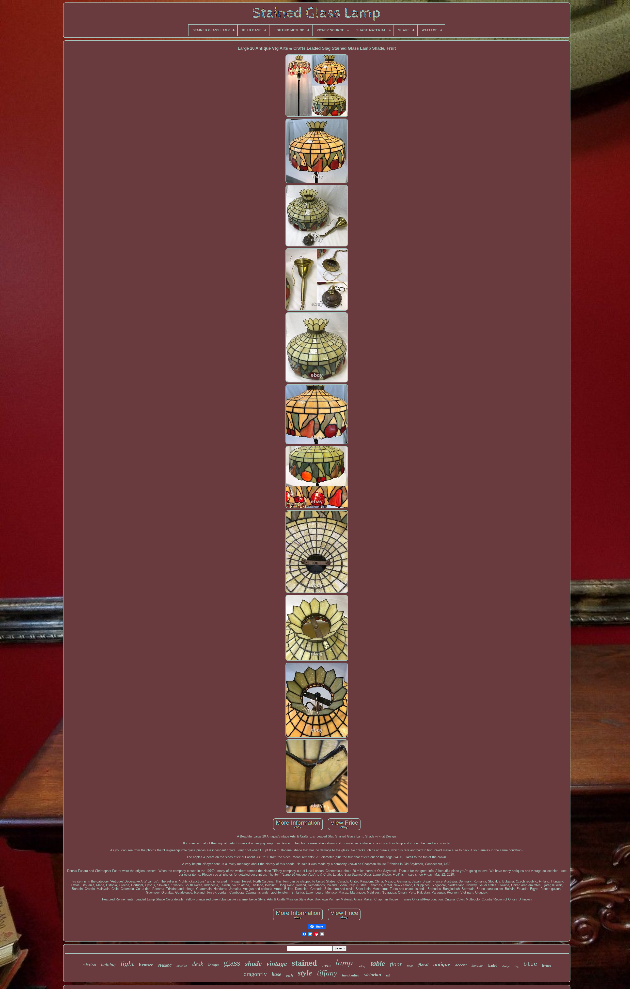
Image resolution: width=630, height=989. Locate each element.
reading (165, 965)
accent (461, 965)
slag (517, 966)
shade (253, 963)
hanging (477, 965)
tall (388, 975)
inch (289, 975)
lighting (108, 964)
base (276, 974)
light (127, 963)
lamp (344, 962)
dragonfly (255, 974)
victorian (372, 974)
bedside (181, 965)
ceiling (361, 966)
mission (89, 964)
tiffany (327, 972)
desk (197, 963)
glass (232, 962)
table (377, 963)
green (326, 965)
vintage (277, 963)
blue (530, 964)
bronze (146, 964)
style (305, 973)
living (546, 965)
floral (423, 964)
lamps (213, 965)
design (506, 966)
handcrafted (350, 975)
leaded (492, 965)
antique (441, 964)
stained (304, 963)
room (410, 965)
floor (396, 964)
